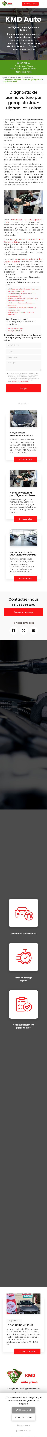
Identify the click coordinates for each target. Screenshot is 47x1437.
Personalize (24, 1425)
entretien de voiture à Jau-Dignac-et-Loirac (23, 260)
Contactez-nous (30, 4)
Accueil (4, 77)
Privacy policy (24, 1430)
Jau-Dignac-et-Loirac (25, 77)
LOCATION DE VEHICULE (20, 1325)
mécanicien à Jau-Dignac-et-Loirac (23, 221)
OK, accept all (24, 1410)
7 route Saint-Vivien (23, 67)
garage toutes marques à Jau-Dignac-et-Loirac (23, 240)
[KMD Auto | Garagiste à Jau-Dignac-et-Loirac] (7, 4)
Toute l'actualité (27, 1351)
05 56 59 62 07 (23, 63)
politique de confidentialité (20, 382)
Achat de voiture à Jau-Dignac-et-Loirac (23, 494)
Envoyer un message (23, 612)
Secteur (12, 77)
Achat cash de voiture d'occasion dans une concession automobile (23, 290)
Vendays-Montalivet (15, 331)
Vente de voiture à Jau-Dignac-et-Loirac (23, 553)
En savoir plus (25, 459)
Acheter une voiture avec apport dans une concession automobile (23, 299)
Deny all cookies (24, 1417)
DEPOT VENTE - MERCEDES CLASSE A (21, 434)
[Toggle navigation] (43, 4)
